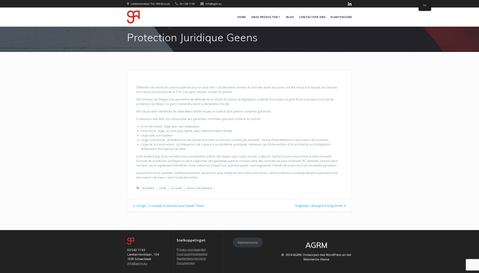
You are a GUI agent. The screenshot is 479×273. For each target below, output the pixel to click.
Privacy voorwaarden (191, 250)
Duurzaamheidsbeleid (192, 254)
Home (241, 17)
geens (162, 188)
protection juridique (200, 188)
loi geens (176, 188)
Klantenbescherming (191, 258)
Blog (290, 17)
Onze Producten (264, 17)
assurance (148, 188)
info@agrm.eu (137, 263)
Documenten (186, 263)
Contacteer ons (312, 17)
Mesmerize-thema (316, 259)
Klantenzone (341, 17)
